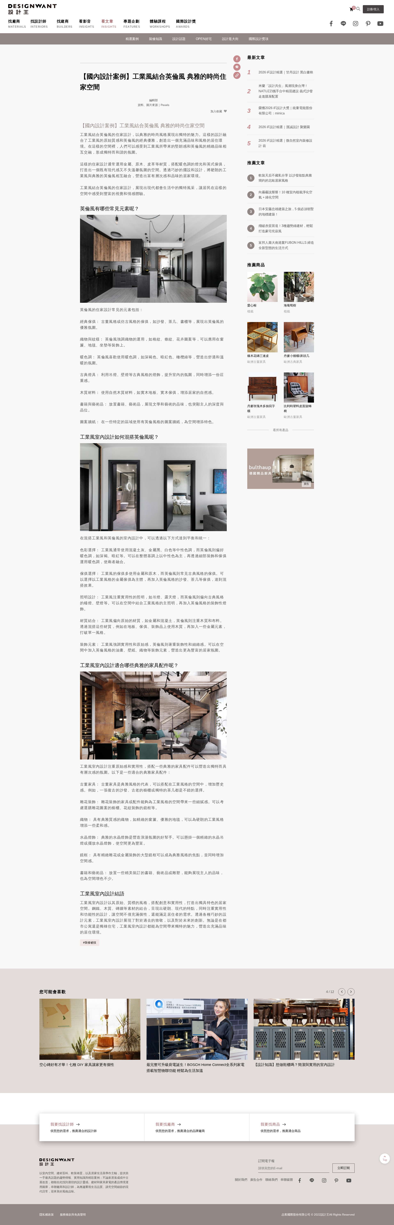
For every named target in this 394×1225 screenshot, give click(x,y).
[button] (341, 991)
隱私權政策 (46, 1214)
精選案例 (132, 39)
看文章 (107, 21)
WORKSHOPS (160, 26)
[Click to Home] (32, 9)
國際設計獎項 (258, 39)
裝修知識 (155, 39)
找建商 (63, 21)
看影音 (85, 21)
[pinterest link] (368, 23)
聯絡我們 (271, 1179)
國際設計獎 (186, 21)
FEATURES (132, 26)
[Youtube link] (380, 23)
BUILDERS (65, 26)
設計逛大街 (230, 39)
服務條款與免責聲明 (73, 1214)
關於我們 (241, 1179)
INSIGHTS (86, 26)
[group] (89, 1033)
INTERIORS (39, 26)
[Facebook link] (331, 23)
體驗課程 (158, 21)
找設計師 (39, 21)
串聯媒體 (287, 1179)
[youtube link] (349, 1181)
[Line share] (237, 67)
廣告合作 (256, 1179)
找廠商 (14, 21)
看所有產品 (280, 430)
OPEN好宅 (204, 39)
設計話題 (179, 39)
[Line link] (343, 23)
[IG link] (356, 23)
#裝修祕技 (89, 942)
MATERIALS (17, 26)
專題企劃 (132, 21)
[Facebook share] (237, 59)
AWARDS (183, 26)
